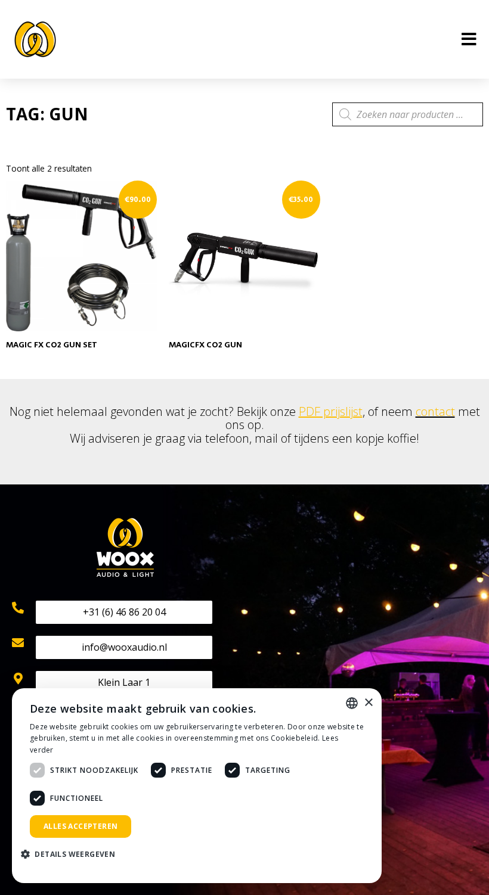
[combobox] (352, 703)
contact (435, 411)
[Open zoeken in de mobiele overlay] (407, 114)
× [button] (368, 702)
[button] (72, 855)
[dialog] (197, 785)
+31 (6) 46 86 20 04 (124, 612)
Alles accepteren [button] (80, 826)
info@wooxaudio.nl (124, 647)
